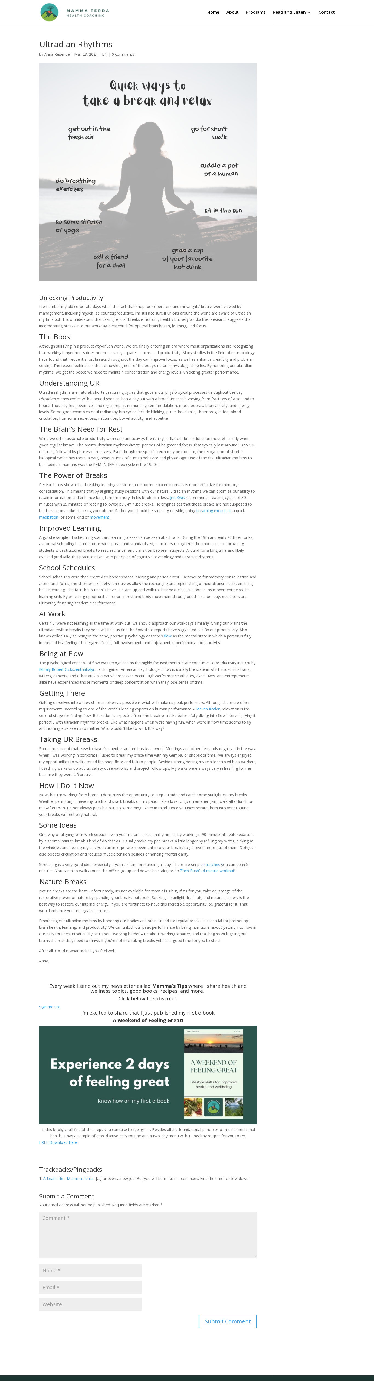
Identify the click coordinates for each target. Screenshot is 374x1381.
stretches (212, 864)
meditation (48, 517)
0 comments (123, 54)
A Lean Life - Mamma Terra (68, 1178)
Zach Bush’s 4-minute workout (207, 870)
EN (104, 54)
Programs (256, 12)
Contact (326, 12)
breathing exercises (213, 510)
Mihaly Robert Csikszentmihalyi (66, 669)
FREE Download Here (58, 1142)
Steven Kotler (208, 709)
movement (99, 517)
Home (213, 12)
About (232, 12)
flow (168, 636)
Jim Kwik (177, 497)
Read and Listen (289, 12)
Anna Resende (57, 54)
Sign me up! (49, 1006)
